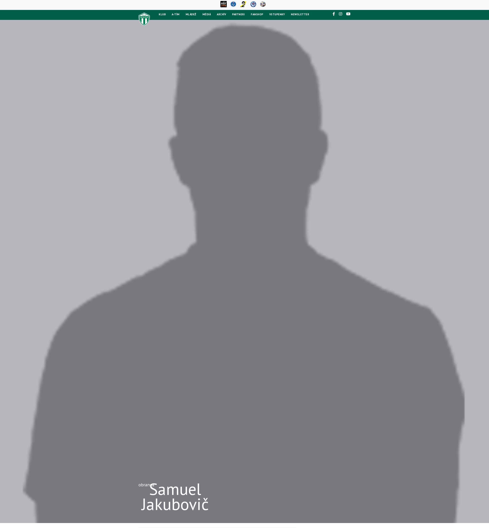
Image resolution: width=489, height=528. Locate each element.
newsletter (300, 14)
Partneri (238, 14)
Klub (162, 14)
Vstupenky (277, 14)
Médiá (206, 14)
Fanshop (257, 14)
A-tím (176, 14)
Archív (221, 14)
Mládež (191, 14)
